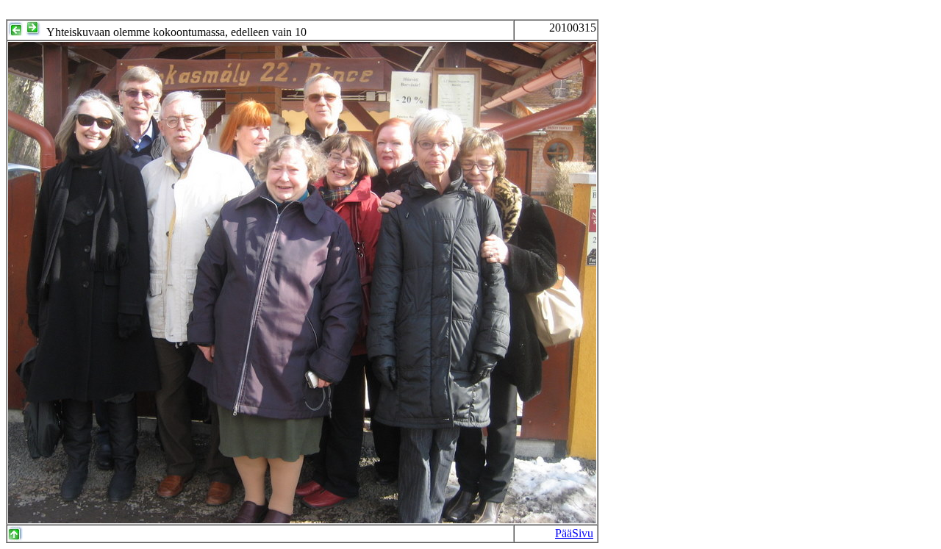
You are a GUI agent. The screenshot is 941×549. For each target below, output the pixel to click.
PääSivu (574, 533)
